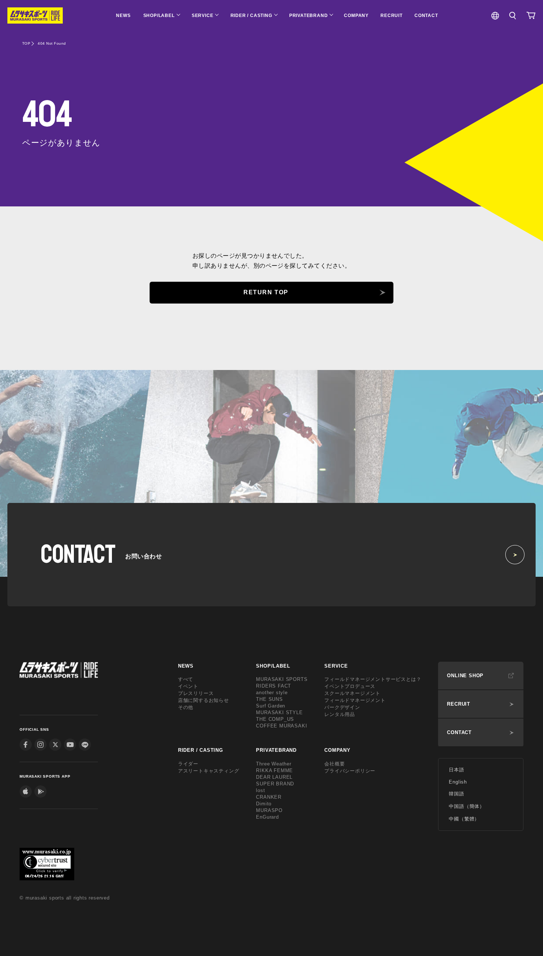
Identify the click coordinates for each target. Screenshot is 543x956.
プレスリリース (196, 693)
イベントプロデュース (349, 686)
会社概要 (334, 764)
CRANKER (268, 797)
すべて (185, 679)
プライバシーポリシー (349, 771)
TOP (26, 43)
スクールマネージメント (352, 693)
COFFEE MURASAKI (281, 726)
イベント (188, 686)
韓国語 (456, 793)
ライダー (188, 764)
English (458, 782)
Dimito (264, 803)
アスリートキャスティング (208, 771)
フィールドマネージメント (355, 700)
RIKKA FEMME (274, 770)
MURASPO (269, 810)
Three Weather (273, 764)
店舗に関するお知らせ (203, 700)
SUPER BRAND (275, 784)
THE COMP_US (275, 719)
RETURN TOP (265, 292)
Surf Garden (270, 706)
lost (260, 790)
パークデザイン (342, 707)
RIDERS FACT (273, 686)
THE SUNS (269, 699)
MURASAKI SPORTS (281, 679)
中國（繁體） (464, 819)
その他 (185, 707)
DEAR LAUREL (274, 777)
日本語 (456, 769)
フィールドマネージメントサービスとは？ (372, 679)
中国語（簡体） (467, 806)
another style (271, 692)
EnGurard (267, 817)
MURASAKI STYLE (279, 712)
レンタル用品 (339, 714)
